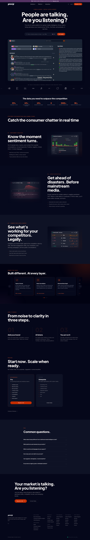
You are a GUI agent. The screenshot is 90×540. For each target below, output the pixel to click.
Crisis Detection (37, 520)
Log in (71, 4)
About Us (49, 516)
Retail (35, 524)
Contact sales (50, 520)
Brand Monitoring (37, 516)
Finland (57, 521)
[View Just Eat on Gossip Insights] (58, 88)
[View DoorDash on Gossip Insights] (82, 88)
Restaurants (36, 527)
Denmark (58, 523)
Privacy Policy (50, 526)
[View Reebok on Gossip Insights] (42, 88)
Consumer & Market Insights (39, 518)
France (57, 525)
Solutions (32, 4)
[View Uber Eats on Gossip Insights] (17, 88)
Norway (57, 518)
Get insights (61, 34)
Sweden (58, 520)
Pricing (48, 518)
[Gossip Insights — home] (11, 4)
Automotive (36, 529)
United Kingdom (59, 516)
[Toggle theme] (68, 4)
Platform (40, 4)
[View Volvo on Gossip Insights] (50, 88)
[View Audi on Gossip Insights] (74, 88)
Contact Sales (49, 402)
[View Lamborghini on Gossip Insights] (34, 88)
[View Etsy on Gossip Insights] (9, 88)
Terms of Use (50, 527)
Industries (47, 4)
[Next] (80, 286)
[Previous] (9, 286)
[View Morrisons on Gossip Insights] (66, 88)
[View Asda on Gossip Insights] (26, 88)
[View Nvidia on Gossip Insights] (1, 88)
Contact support (50, 521)
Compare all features (12, 411)
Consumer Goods (37, 526)
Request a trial (56, 1)
